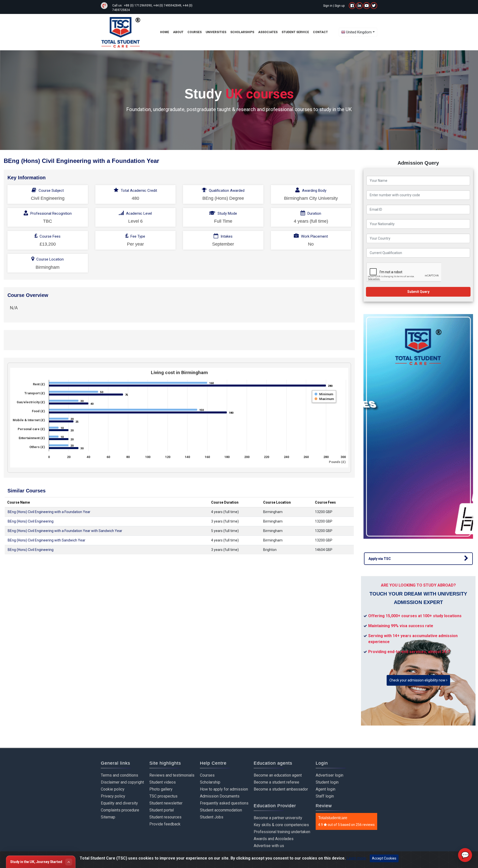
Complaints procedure (120, 810)
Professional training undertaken (282, 831)
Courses (207, 775)
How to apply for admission (224, 789)
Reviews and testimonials (171, 775)
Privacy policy (113, 796)
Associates (268, 32)
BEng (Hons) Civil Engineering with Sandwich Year (46, 540)
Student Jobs (211, 817)
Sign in (327, 5)
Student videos (162, 782)
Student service (295, 32)
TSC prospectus (163, 796)
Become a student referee (276, 782)
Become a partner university (278, 817)
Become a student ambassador (281, 789)
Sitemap (108, 817)
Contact (320, 32)
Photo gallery (161, 789)
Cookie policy (112, 789)
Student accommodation (221, 810)
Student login (327, 782)
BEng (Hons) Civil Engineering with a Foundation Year (49, 512)
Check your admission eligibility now (417, 680)
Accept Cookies (384, 858)
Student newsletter (165, 803)
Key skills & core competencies (281, 824)
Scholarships (242, 32)
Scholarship (210, 782)
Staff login (325, 796)
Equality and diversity (119, 803)
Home (164, 32)
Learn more (356, 858)
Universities (216, 32)
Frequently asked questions (224, 803)
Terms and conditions (119, 775)
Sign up (340, 5)
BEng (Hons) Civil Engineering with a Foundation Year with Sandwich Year (65, 531)
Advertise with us (269, 845)
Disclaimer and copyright (122, 782)
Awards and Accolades (274, 838)
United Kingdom (359, 32)
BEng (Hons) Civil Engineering (31, 521)
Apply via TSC (379, 559)
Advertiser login (329, 775)
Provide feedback (164, 824)
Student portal (161, 810)
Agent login (325, 789)
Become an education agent (278, 775)
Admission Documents (219, 796)
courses (194, 32)
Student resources (165, 817)
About (178, 32)
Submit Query (418, 292)
